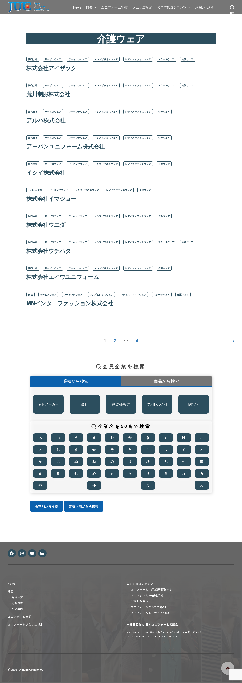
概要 (89, 7)
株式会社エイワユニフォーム (62, 276)
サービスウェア (53, 59)
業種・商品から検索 (84, 506)
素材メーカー (48, 404)
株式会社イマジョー (51, 198)
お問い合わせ (205, 7)
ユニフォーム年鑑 (114, 7)
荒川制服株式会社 (48, 94)
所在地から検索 (46, 506)
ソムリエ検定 (142, 7)
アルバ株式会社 (45, 120)
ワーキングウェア (77, 59)
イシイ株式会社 (45, 172)
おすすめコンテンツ (172, 7)
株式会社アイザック (51, 68)
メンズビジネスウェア (106, 59)
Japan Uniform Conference (27, 669)
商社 (30, 294)
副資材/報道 (121, 404)
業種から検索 (75, 381)
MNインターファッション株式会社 (69, 303)
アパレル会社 (35, 190)
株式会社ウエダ (45, 224)
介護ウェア (188, 59)
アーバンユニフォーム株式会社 (65, 146)
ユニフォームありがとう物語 (149, 613)
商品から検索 (166, 381)
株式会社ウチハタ (48, 250)
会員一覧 (17, 597)
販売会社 (33, 59)
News (77, 7)
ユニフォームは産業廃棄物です (151, 589)
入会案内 (17, 609)
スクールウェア (166, 59)
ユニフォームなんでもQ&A (148, 607)
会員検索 (17, 603)
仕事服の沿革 (139, 601)
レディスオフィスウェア (138, 59)
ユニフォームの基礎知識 (146, 595)
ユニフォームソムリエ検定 (25, 624)
